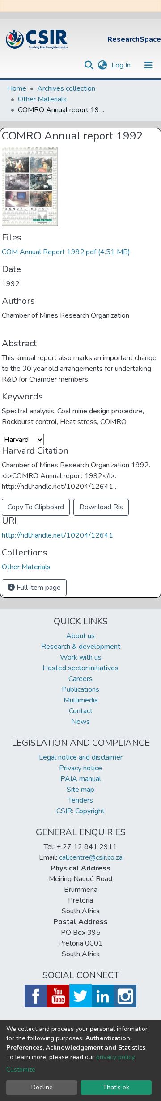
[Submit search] (89, 65)
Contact (81, 711)
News (80, 722)
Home (16, 88)
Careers (80, 679)
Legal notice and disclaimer (81, 757)
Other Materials (42, 99)
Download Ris (101, 507)
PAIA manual (80, 779)
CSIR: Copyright (80, 811)
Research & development (80, 646)
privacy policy (115, 1057)
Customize (20, 1069)
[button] (102, 65)
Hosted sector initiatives (80, 668)
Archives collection (66, 88)
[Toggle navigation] (148, 65)
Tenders (80, 800)
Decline (42, 1087)
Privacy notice (80, 768)
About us (80, 636)
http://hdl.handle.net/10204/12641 (57, 535)
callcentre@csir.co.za (91, 857)
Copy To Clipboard (36, 507)
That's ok (116, 1087)
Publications (80, 689)
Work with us (81, 657)
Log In (121, 65)
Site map (80, 789)
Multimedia (81, 700)
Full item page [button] (38, 588)
